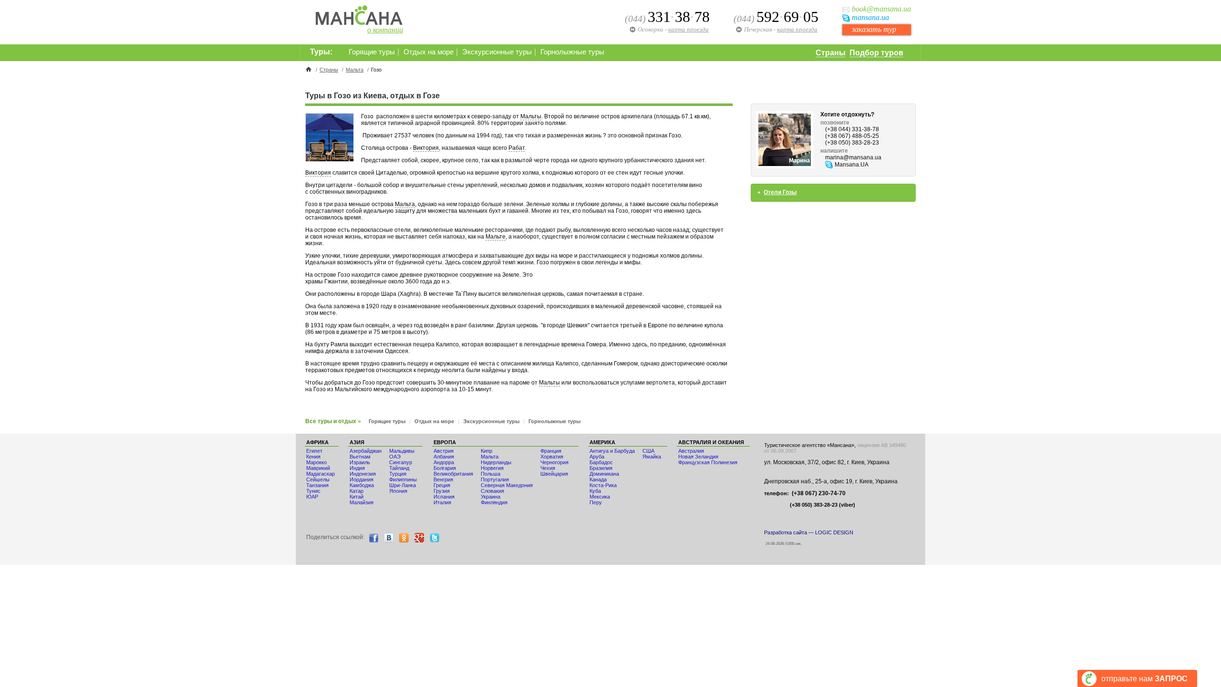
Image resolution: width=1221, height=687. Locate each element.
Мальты (530, 116)
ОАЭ (395, 456)
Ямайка (651, 456)
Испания (444, 497)
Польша (490, 474)
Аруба (597, 456)
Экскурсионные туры (497, 52)
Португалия (495, 479)
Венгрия (443, 479)
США (648, 451)
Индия (357, 468)
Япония (398, 491)
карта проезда (797, 29)
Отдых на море (429, 52)
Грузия (442, 491)
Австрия (444, 451)
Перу (596, 502)
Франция (550, 451)
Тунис (313, 491)
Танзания (317, 485)
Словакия (492, 491)
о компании (385, 30)
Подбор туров (876, 53)
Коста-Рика (603, 485)
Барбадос (601, 462)
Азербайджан (366, 451)
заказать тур (874, 29)
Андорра (444, 462)
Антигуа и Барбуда (612, 451)
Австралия (691, 451)
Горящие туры (372, 52)
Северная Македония (507, 485)
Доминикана (604, 474)
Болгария (445, 468)
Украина (490, 497)
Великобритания (453, 474)
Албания (444, 456)
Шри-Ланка (402, 485)
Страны (831, 53)
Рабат (516, 148)
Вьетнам (360, 456)
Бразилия (601, 468)
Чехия (547, 468)
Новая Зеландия (698, 456)
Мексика (600, 497)
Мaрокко (316, 462)
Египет (314, 451)
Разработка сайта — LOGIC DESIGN (808, 532)
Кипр (486, 451)
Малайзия (361, 502)
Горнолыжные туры (572, 52)
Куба (595, 491)
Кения (313, 456)
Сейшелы (318, 479)
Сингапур (400, 462)
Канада (598, 479)
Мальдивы (401, 451)
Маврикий (318, 468)
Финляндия (494, 502)
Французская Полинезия (707, 462)
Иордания (361, 479)
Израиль (360, 462)
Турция (397, 474)
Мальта (354, 70)
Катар (356, 491)
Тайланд (399, 468)
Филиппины (403, 479)
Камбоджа (362, 485)
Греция (442, 485)
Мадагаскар (320, 474)
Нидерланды (496, 462)
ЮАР (312, 497)
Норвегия (492, 468)
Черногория (554, 462)
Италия (442, 502)
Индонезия (363, 474)
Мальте (496, 236)
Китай (356, 497)
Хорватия (551, 456)
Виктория (426, 148)
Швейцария (554, 474)
